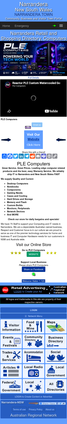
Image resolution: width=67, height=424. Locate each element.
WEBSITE (33, 254)
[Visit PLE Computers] (33, 139)
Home (6, 26)
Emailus (37, 124)
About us (49, 409)
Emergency (22, 26)
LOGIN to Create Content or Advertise (33, 396)
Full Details (33, 77)
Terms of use (19, 409)
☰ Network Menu (33, 316)
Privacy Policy (35, 409)
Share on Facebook (33, 269)
